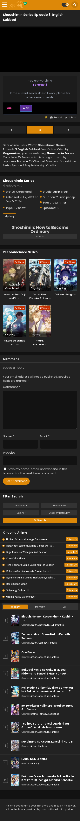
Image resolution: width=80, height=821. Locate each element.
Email (45, 436)
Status (58, 505)
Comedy (42, 642)
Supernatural (57, 624)
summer (60, 202)
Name (8, 436)
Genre (20, 505)
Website (9, 453)
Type (19, 512)
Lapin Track (60, 192)
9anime (22, 161)
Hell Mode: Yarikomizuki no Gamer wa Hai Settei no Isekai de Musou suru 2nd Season (47, 691)
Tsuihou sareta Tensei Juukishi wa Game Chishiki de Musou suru (45, 725)
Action (33, 624)
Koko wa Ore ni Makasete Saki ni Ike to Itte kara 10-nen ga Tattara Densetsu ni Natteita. (49, 780)
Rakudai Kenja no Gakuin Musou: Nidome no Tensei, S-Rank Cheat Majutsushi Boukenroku (43, 673)
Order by (58, 512)
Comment (11, 387)
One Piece (28, 652)
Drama (34, 713)
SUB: (9, 108)
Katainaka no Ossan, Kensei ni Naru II (47, 741)
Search (41, 520)
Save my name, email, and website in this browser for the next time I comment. (35, 471)
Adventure (43, 624)
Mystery (9, 216)
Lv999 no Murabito (34, 759)
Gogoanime (12, 153)
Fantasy (53, 642)
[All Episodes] (40, 130)
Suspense (53, 713)
